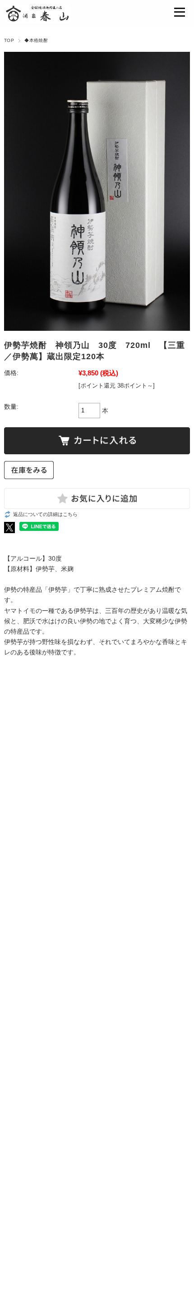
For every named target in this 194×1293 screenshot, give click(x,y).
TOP (9, 40)
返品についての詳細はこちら (45, 514)
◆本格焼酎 (36, 40)
